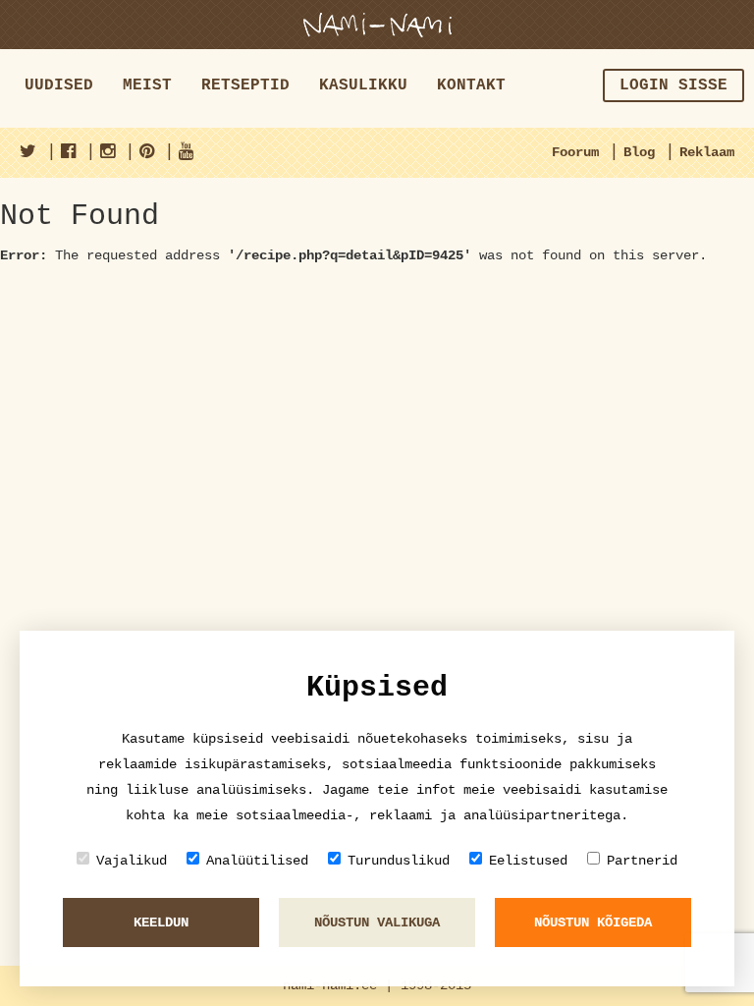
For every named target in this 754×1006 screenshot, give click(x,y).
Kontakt (471, 85)
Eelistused (528, 860)
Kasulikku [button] (363, 85)
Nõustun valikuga (377, 922)
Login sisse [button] (673, 85)
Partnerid (642, 860)
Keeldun (161, 922)
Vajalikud (131, 860)
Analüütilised (257, 860)
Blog (639, 152)
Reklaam (706, 152)
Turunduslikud (399, 860)
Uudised (59, 85)
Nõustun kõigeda (593, 922)
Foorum (575, 152)
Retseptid (245, 85)
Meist (147, 85)
